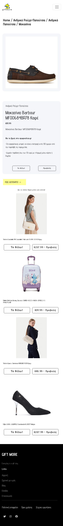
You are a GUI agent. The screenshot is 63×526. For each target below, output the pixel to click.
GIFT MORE (9, 454)
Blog (4, 485)
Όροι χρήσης (27, 507)
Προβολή (47, 168)
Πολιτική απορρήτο (10, 507)
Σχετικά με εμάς (8, 480)
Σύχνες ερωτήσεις (43, 507)
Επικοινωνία (7, 495)
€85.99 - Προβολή (45, 371)
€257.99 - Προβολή (45, 247)
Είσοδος (5, 490)
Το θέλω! (21, 168)
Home (6, 20)
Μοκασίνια (25, 24)
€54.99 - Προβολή (45, 310)
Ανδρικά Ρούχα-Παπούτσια (29, 20)
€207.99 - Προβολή (45, 432)
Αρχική (5, 475)
